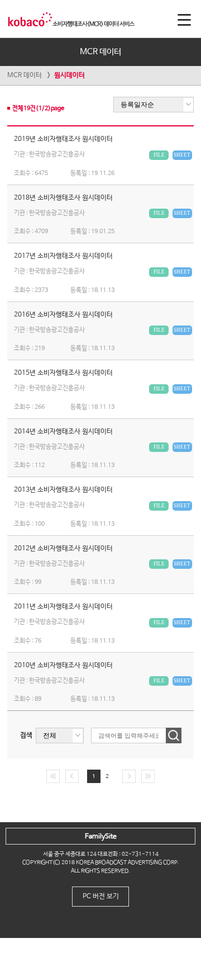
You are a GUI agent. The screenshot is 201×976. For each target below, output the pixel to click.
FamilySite (101, 837)
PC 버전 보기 (101, 896)
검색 (26, 735)
